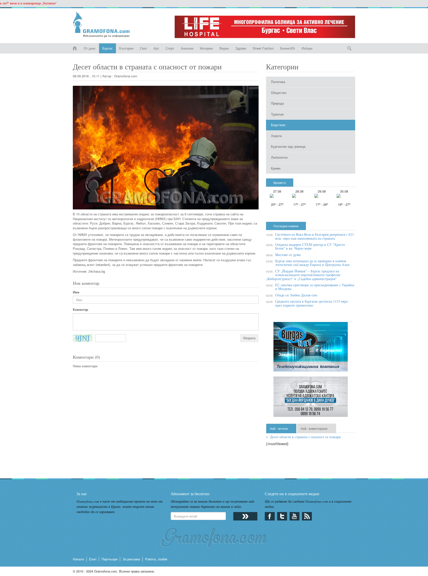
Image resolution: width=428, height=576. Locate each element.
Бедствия (278, 124)
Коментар (80, 309)
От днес (90, 48)
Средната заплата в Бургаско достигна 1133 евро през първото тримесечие (311, 303)
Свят (143, 48)
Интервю (206, 48)
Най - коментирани (314, 428)
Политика (278, 81)
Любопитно (279, 157)
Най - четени (279, 428)
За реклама (131, 559)
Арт (156, 48)
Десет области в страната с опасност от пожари (305, 436)
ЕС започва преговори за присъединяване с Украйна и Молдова (314, 287)
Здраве (240, 48)
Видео (224, 48)
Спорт (169, 48)
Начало (78, 559)
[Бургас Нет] (310, 348)
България (126, 48)
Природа (277, 103)
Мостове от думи (288, 254)
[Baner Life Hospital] (265, 27)
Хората (276, 135)
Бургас (107, 48)
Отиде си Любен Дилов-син (296, 295)
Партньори (109, 559)
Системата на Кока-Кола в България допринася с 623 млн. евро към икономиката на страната (314, 236)
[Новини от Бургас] (105, 24)
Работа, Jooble (156, 559)
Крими (275, 168)
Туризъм (277, 114)
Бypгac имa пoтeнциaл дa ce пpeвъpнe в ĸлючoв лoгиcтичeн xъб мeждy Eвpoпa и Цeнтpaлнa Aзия (312, 263)
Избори (307, 48)
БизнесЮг (287, 48)
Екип (92, 559)
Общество (278, 92)
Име (76, 292)
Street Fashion (263, 48)
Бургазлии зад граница (288, 146)
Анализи (187, 48)
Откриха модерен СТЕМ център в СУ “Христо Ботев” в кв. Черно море (310, 246)
